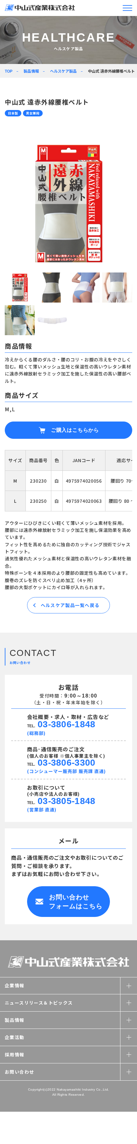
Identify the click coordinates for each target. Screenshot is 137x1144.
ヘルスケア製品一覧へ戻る (70, 605)
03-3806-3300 (66, 763)
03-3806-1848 (66, 724)
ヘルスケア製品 (63, 71)
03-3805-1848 (66, 801)
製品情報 (31, 71)
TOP (8, 71)
